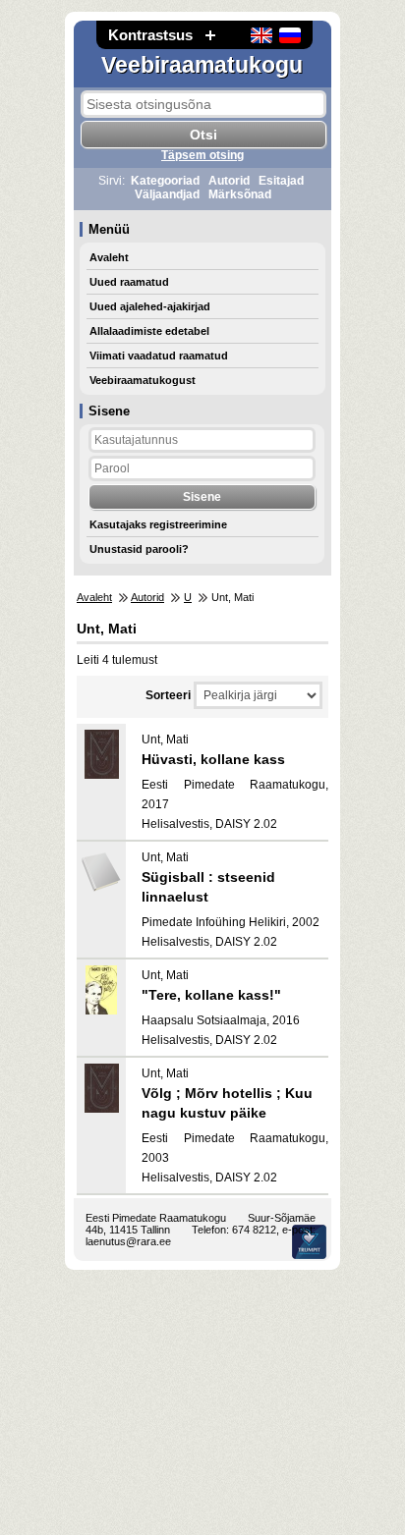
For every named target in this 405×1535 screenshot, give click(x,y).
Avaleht (109, 257)
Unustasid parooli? (139, 549)
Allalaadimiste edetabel (149, 331)
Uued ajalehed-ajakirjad (149, 306)
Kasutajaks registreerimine (158, 524)
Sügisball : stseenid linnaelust (208, 887)
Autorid (229, 181)
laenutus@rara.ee (128, 1241)
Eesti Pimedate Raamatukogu (156, 1218)
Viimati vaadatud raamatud (158, 355)
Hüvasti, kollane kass (213, 759)
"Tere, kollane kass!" (211, 995)
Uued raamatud (129, 282)
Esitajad (281, 181)
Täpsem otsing (202, 155)
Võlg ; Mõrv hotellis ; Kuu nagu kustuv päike (227, 1103)
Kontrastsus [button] (150, 35)
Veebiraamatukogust (142, 380)
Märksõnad (239, 194)
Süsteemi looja (309, 1242)
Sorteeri (168, 695)
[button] (210, 35)
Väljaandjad (167, 194)
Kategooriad (165, 181)
